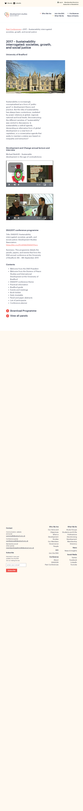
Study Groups (71, 530)
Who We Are (46, 13)
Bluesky (10, 3)
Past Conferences (13, 29)
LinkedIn (18, 3)
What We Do (59, 16)
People (56, 546)
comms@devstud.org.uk (15, 536)
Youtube (73, 565)
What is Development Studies (53, 537)
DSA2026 (55, 562)
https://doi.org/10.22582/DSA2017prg (22, 245)
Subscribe (11, 570)
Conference (74, 13)
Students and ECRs (69, 532)
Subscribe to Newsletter (71, 4)
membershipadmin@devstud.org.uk (20, 548)
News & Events (73, 16)
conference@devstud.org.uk (17, 541)
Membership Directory (71, 2)
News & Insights (71, 551)
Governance (54, 544)
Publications (72, 534)
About (56, 560)
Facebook (73, 560)
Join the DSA (59, 13)
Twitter (74, 557)
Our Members (53, 541)
